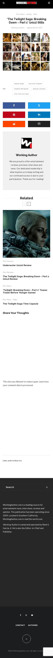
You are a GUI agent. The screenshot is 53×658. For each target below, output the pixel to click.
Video (15, 299)
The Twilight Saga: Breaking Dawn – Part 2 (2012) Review (26, 277)
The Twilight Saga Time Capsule (20, 303)
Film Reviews (8, 261)
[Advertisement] (26, 424)
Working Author (17, 28)
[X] (26, 615)
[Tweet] (39, 105)
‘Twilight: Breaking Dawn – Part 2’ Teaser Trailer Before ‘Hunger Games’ (25, 291)
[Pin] (14, 115)
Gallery (29, 14)
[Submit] (14, 124)
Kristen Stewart (35, 84)
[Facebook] (20, 615)
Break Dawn (19, 84)
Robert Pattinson (21, 89)
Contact (20, 625)
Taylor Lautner (39, 89)
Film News (20, 14)
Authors (32, 625)
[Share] (14, 105)
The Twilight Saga (22, 94)
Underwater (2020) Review (17, 265)
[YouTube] (32, 615)
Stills (35, 14)
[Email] (39, 124)
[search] (47, 487)
